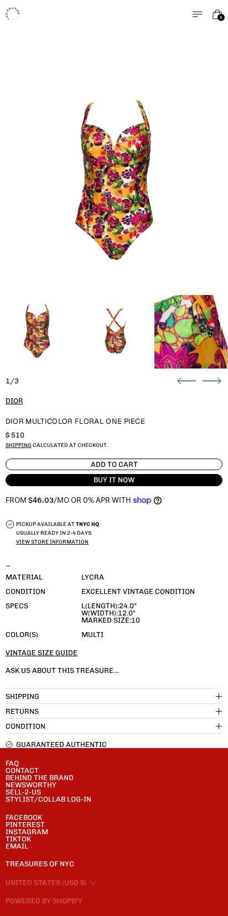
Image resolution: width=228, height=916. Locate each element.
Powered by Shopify (44, 901)
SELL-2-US (23, 792)
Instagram (27, 831)
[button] (114, 183)
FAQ (12, 763)
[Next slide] (211, 381)
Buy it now (114, 480)
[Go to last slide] (187, 381)
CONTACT (22, 770)
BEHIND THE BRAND (40, 777)
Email (17, 846)
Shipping (19, 445)
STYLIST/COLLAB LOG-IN (48, 799)
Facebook (24, 817)
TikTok (18, 839)
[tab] (37, 331)
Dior (14, 401)
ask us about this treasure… (62, 670)
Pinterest (25, 824)
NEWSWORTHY (31, 785)
